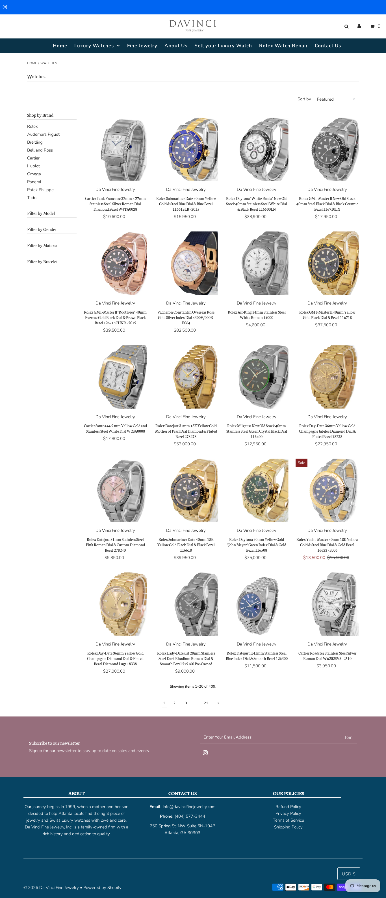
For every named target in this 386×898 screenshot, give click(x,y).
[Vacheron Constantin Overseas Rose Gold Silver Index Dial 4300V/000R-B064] (186, 263)
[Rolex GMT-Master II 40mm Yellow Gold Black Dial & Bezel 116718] (327, 263)
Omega (34, 174)
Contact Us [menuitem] (328, 45)
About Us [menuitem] (175, 45)
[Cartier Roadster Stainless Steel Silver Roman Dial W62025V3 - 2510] (327, 604)
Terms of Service (288, 820)
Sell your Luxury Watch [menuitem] (223, 45)
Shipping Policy (288, 827)
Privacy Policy (288, 813)
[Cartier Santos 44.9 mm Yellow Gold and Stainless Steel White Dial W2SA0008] (115, 377)
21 (206, 703)
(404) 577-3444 (190, 816)
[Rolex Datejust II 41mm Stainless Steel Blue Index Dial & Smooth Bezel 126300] (257, 604)
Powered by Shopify (102, 887)
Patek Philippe (40, 190)
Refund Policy (288, 807)
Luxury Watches (94, 45)
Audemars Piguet (43, 134)
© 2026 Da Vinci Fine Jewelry (51, 887)
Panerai (34, 182)
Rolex (32, 126)
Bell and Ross (40, 150)
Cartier (33, 158)
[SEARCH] (345, 26)
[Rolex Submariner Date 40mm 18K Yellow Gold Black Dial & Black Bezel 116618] (186, 490)
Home (32, 63)
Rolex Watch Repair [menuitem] (283, 45)
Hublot (33, 166)
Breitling (35, 142)
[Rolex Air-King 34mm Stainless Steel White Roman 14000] (257, 263)
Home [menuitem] (60, 45)
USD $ (349, 874)
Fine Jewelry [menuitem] (142, 45)
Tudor (32, 197)
